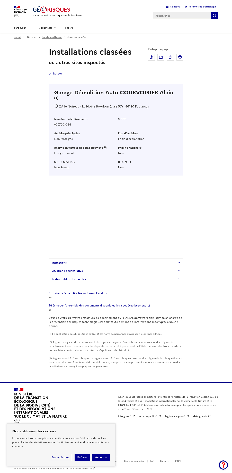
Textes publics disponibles (68, 279)
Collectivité (45, 28)
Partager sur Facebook (151, 57)
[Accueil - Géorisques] (57, 9)
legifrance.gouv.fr (175, 416)
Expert (69, 28)
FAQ (152, 461)
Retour (57, 73)
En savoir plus (60, 457)
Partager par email (160, 57)
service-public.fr (148, 416)
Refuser (82, 457)
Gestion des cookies (134, 461)
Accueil (17, 37)
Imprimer (179, 57)
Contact (175, 7)
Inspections (59, 263)
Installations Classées (52, 37)
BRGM (178, 461)
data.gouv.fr (200, 416)
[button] (223, 465)
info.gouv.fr (125, 416)
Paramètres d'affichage (202, 7)
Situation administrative (67, 271)
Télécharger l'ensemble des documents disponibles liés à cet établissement (98, 305)
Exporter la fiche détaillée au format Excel (76, 293)
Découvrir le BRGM (142, 409)
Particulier (20, 28)
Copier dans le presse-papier (170, 57)
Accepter (101, 457)
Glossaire (164, 461)
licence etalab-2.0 (83, 468)
